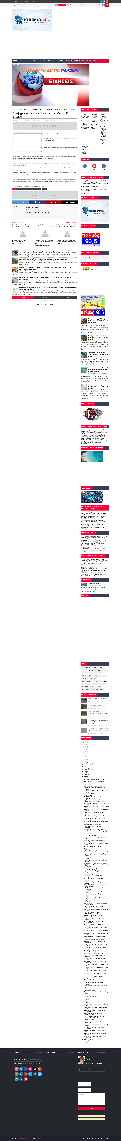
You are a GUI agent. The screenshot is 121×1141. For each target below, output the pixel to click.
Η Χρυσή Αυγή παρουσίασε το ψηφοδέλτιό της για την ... (95, 1007)
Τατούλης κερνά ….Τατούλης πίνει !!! (93, 953)
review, (55, 120)
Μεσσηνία (92, 678)
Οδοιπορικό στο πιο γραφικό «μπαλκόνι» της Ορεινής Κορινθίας (98, 337)
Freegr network (94, 583)
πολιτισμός (85, 689)
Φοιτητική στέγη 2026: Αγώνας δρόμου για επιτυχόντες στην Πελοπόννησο (98, 320)
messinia (84, 673)
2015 (83, 759)
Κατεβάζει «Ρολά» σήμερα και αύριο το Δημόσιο (94, 857)
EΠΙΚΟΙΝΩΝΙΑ (24, 1)
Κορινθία (84, 678)
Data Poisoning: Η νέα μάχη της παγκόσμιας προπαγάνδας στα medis (92, 543)
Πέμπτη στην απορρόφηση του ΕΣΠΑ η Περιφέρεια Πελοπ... (94, 989)
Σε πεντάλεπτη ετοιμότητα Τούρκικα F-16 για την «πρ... (96, 822)
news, (51, 120)
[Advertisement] (85, 44)
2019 (83, 753)
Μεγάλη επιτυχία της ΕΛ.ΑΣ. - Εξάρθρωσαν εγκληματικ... (95, 1033)
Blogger (41, 1138)
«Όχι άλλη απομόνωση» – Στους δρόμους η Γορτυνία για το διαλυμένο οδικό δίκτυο (45, 251)
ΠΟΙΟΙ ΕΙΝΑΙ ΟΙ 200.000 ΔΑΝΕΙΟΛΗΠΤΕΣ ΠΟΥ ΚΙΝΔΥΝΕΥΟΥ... (96, 998)
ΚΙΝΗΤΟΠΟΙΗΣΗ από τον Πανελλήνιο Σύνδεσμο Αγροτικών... (94, 797)
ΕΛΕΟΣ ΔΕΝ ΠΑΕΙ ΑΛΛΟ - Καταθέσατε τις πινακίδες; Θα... (94, 879)
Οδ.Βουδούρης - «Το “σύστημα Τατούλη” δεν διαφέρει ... (96, 958)
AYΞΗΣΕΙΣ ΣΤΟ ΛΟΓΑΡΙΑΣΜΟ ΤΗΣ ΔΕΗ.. (94, 779)
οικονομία (85, 686)
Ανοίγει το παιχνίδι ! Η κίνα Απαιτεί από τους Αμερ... (96, 1004)
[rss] (107, 1)
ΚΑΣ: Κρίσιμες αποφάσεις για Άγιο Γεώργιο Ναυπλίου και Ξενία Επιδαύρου (43, 259)
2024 (83, 744)
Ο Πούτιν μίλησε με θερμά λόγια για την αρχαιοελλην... (94, 813)
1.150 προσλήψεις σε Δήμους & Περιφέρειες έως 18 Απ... (95, 928)
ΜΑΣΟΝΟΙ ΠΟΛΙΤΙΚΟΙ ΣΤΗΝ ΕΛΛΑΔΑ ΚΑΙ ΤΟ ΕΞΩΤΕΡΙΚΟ (96, 1010)
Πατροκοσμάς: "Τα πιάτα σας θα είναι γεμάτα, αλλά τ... (96, 986)
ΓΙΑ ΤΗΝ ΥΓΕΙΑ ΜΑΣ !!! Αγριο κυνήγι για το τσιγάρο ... (95, 919)
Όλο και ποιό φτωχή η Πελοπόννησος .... (95, 1016)
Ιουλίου (86, 771)
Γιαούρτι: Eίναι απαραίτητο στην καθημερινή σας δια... (95, 788)
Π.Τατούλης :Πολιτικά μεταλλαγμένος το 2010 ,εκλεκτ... (96, 894)
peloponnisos (34, 4)
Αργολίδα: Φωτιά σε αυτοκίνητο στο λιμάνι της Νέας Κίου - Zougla (85, 150)
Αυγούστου (87, 769)
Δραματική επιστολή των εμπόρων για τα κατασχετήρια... (94, 937)
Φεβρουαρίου (87, 1039)
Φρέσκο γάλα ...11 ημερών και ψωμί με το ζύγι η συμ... (96, 851)
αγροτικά (104, 681)
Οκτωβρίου (87, 766)
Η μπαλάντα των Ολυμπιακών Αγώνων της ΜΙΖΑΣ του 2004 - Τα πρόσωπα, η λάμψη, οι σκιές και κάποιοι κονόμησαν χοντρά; (94, 537)
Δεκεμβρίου (87, 763)
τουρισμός (99, 689)
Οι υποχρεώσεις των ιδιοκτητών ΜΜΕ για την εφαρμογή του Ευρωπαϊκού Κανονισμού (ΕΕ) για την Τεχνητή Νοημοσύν (94, 550)
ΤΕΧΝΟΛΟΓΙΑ (23, 61)
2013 (83, 1042)
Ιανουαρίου (87, 1041)
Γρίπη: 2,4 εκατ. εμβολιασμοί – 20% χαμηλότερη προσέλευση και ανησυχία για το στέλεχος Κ (93, 516)
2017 (83, 756)
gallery (83, 670)
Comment (72, 202)
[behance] (101, 1138)
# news (39, 189)
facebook (66, 297)
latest (105, 670)
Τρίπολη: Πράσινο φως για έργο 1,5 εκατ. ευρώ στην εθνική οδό (93, 189)
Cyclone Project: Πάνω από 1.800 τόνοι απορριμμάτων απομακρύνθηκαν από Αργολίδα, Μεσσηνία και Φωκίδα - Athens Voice (85, 122)
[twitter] (104, 1)
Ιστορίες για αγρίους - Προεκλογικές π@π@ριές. (93, 876)
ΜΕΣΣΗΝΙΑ (32, 61)
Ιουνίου (86, 773)
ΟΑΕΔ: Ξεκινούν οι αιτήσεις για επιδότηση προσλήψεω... (95, 888)
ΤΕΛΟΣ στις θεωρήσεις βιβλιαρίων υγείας (95, 781)
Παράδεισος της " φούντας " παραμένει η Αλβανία (94, 882)
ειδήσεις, (38, 120)
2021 (83, 749)
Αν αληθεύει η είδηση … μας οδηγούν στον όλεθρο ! (95, 837)
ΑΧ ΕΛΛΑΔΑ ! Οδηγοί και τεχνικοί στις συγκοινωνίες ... (93, 916)
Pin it (55, 202)
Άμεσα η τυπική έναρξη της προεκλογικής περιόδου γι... (95, 1036)
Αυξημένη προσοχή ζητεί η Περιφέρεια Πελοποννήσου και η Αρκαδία (91, 187)
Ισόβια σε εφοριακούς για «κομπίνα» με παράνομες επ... (94, 942)
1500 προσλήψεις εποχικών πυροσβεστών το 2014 (96, 965)
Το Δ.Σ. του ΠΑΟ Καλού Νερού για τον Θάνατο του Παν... (94, 1013)
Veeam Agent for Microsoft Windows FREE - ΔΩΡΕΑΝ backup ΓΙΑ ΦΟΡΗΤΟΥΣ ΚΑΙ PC (92, 562)
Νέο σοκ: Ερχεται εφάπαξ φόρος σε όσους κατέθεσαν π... (95, 860)
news (36, 109)
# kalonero (32, 189)
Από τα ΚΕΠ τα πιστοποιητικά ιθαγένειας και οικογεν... (95, 891)
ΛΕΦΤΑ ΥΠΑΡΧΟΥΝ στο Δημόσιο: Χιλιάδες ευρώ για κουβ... (95, 885)
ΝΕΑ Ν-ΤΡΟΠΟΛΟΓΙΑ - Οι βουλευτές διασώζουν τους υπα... (93, 834)
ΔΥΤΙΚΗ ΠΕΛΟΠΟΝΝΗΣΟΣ (90, 61)
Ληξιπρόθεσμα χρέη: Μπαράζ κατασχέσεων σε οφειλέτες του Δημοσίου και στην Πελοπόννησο (98, 721)
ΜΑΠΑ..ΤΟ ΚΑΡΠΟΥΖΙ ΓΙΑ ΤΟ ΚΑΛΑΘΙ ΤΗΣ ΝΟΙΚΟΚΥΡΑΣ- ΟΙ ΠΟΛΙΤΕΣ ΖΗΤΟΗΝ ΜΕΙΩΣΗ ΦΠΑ (98, 713)
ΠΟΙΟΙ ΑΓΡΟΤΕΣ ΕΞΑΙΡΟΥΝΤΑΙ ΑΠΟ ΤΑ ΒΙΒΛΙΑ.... (94, 906)
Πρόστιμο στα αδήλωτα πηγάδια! (92, 824)
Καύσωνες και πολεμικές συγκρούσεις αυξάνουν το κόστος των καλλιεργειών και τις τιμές (94, 184)
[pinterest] (89, 1138)
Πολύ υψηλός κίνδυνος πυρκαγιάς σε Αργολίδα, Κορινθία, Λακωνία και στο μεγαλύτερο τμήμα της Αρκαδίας (98, 730)
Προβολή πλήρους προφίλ (88, 591)
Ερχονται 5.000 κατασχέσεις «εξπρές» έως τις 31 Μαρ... (96, 971)
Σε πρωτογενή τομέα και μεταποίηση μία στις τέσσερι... (96, 1024)
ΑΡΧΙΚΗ (16, 1)
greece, (43, 120)
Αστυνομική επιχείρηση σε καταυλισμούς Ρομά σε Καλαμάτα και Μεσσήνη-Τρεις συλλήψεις (94, 430)
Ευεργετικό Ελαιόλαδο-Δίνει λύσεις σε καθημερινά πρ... (94, 977)
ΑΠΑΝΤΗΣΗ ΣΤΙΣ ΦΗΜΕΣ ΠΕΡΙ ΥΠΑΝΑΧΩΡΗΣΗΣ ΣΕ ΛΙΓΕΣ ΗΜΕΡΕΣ (94, 980)
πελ (92, 686)
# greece (26, 189)
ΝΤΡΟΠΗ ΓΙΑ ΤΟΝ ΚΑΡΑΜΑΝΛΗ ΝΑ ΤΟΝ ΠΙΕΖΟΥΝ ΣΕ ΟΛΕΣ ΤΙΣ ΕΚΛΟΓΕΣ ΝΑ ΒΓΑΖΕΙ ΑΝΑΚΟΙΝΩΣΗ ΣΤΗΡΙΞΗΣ (44, 242)
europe (95, 667)
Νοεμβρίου (87, 764)
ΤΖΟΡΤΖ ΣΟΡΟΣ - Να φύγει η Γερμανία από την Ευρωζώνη (95, 903)
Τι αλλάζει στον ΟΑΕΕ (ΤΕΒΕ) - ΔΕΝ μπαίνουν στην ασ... (96, 791)
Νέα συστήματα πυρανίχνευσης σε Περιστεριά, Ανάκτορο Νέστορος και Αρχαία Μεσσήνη (93, 438)
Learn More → (81, 1065)
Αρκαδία (96, 675)
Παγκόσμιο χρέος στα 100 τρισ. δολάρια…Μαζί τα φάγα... (96, 934)
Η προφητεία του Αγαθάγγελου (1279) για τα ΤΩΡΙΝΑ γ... (96, 871)
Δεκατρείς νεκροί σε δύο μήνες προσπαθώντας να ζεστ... (92, 951)
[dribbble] (95, 1138)
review (41, 109)
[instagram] (104, 1138)
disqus (45, 297)
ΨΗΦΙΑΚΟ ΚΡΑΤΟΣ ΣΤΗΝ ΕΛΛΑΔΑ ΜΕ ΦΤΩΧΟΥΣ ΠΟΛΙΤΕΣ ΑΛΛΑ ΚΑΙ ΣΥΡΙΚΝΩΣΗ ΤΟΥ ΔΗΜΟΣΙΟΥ (94, 569)
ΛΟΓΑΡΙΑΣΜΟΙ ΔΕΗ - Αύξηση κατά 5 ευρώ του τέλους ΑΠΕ (96, 783)
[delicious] (107, 1138)
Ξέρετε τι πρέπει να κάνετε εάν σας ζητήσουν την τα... (96, 843)
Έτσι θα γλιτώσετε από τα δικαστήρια (93, 846)
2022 (83, 748)
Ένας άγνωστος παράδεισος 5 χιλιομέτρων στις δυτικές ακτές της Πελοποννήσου (98, 369)
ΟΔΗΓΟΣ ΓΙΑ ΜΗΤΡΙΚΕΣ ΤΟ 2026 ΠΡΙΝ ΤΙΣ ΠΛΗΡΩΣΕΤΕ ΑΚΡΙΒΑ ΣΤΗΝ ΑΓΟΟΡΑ (92, 559)
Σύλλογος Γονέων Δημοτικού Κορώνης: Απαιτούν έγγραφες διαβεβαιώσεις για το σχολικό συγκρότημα (94, 442)
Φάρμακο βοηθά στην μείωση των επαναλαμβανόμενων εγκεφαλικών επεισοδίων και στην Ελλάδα (94, 513)
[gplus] (87, 1138)
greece (25, 109)
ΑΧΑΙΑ (32, 1)
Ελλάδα (103, 675)
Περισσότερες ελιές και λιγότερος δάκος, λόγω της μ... (96, 806)
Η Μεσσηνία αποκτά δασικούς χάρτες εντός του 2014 (95, 945)
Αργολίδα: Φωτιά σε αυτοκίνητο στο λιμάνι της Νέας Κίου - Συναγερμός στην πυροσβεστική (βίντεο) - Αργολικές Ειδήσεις (94, 121)
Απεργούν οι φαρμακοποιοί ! (91, 874)
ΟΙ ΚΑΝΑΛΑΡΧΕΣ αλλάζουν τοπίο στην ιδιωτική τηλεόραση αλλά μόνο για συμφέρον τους (93, 541)
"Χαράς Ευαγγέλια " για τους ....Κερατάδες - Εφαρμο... (95, 854)
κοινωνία (103, 684)
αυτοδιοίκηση (86, 684)
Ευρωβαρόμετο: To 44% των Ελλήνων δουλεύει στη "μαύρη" (94, 816)
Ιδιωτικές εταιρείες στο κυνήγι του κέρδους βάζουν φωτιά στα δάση (94, 546)
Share (39, 202)
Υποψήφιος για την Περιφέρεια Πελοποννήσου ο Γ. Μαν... (92, 912)
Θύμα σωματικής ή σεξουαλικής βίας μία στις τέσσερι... (95, 974)
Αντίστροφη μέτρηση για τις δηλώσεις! (94, 939)
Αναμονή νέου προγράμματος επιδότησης (95, 801)
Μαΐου (85, 774)
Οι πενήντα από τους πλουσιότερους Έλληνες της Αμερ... (96, 831)
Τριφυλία (96, 681)
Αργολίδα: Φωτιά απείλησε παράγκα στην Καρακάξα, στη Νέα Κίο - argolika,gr (104, 119)
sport (90, 675)
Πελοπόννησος (86, 681)
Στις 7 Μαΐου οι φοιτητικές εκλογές (93, 800)
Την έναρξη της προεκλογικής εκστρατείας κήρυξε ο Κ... (95, 955)
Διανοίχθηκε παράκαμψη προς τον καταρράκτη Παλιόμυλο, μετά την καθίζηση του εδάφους (93, 436)
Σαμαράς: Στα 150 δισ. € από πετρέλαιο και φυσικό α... (95, 1030)
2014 (83, 761)
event (100, 667)
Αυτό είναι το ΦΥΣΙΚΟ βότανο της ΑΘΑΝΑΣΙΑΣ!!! (93, 794)
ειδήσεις (20, 109)
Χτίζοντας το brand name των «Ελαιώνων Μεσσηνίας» (95, 948)
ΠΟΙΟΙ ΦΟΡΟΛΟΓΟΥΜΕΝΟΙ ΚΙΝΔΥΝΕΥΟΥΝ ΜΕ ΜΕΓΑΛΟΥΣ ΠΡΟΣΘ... (95, 995)
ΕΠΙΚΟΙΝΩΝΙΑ (17, 65)
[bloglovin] (92, 1138)
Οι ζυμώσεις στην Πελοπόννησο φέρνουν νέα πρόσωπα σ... (96, 865)
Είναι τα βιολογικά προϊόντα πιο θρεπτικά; (95, 786)
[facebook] (101, 1)
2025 (83, 743)
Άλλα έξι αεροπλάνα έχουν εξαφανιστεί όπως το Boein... (96, 897)
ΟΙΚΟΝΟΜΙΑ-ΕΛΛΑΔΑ (50, 61)
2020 (83, 751)
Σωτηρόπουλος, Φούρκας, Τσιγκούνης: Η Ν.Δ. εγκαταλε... (96, 900)
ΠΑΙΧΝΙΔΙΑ (68, 61)
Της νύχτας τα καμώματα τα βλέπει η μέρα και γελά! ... (96, 968)
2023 (83, 746)
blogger (23, 297)
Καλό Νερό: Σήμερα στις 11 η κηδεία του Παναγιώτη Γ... (94, 1021)
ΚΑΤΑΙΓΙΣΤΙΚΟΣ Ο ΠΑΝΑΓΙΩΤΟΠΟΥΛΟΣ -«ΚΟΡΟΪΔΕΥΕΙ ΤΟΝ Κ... (94, 922)
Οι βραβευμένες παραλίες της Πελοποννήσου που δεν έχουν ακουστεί (55, 5)
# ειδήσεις (19, 189)
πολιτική (98, 686)
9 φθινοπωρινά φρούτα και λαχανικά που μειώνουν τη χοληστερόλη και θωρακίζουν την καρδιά (93, 521)
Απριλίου (86, 776)
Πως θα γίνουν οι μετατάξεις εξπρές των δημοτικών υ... (94, 925)
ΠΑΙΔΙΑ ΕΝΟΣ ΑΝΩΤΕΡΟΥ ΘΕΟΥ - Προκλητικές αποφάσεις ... (96, 819)
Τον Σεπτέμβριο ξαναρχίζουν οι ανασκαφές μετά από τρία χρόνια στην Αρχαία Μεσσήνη (94, 433)
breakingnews (86, 667)
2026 (83, 741)
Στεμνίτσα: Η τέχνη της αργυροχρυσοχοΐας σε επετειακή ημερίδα (93, 192)
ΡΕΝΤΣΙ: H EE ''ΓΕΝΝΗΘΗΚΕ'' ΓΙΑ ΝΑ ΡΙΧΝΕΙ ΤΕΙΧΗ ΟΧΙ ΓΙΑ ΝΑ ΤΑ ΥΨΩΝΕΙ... (66, 241)
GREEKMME (29, 212)
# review (44, 189)
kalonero (31, 109)
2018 (83, 754)
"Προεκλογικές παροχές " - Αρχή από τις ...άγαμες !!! (94, 983)
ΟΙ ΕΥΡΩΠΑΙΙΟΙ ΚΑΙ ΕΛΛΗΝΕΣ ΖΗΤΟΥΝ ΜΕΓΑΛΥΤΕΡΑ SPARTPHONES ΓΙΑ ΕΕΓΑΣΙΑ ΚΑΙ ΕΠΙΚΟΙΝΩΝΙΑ (93, 574)
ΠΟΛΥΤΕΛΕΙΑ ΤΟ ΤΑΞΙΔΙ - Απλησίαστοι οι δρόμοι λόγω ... (95, 962)
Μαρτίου (86, 778)
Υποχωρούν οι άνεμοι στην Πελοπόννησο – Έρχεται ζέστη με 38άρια (98, 386)
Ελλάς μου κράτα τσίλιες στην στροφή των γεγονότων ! (95, 1001)
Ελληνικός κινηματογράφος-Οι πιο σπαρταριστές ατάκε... (93, 868)
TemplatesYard (26, 1138)
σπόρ (92, 689)
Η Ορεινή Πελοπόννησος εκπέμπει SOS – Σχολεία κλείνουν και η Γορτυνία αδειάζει (94, 181)
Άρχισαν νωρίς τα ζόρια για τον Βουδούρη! (95, 863)
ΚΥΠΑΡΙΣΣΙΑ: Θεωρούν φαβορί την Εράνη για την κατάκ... (96, 931)
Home (15, 61)
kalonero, (47, 120)
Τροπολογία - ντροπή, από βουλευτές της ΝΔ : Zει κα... (96, 909)
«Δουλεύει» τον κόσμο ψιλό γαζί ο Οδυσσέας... (93, 826)
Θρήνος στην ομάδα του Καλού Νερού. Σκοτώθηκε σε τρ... (94, 1027)
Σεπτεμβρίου (87, 768)
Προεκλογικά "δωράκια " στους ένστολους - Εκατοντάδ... (95, 848)
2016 (83, 758)
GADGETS (77, 61)
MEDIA (61, 61)
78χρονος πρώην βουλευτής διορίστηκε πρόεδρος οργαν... (94, 840)
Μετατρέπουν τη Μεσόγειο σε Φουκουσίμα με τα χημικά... (96, 992)
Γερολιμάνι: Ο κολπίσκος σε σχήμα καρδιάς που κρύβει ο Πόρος (98, 354)
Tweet (23, 202)
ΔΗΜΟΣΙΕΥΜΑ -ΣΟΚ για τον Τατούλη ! (94, 829)
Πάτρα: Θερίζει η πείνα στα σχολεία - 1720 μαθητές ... (95, 803)
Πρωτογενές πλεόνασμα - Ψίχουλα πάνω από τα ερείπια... (96, 810)
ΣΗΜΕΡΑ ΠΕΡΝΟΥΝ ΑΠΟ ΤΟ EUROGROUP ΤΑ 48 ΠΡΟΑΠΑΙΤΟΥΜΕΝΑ (20, 241)
